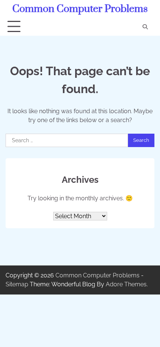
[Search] (145, 26)
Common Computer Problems (80, 9)
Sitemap (17, 284)
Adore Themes (126, 284)
